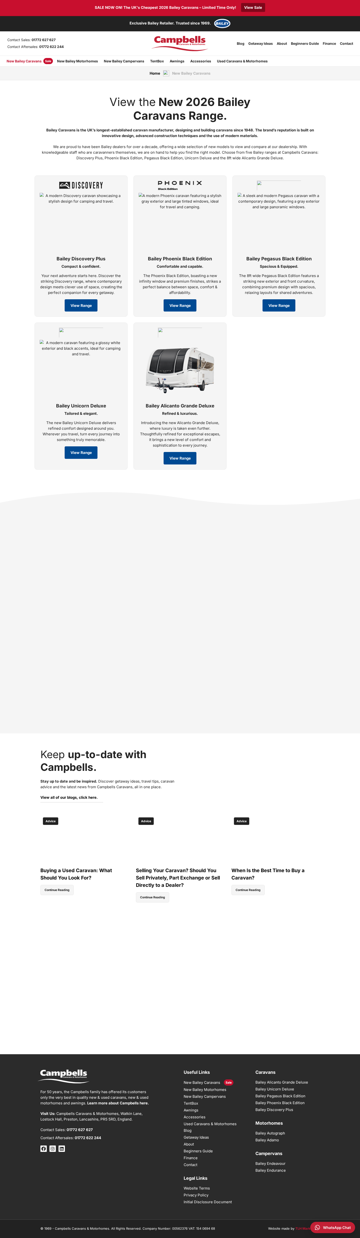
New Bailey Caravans (24, 61)
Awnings (177, 61)
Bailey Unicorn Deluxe (274, 1089)
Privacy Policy (196, 1195)
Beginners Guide (305, 43)
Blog (240, 43)
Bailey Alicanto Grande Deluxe (281, 1082)
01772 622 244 (51, 47)
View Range (81, 305)
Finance (329, 43)
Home (155, 73)
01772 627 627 (44, 40)
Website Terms (197, 1188)
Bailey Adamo (267, 1140)
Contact (346, 43)
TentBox (157, 61)
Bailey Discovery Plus (274, 1109)
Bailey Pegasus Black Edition (280, 1096)
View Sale (253, 7)
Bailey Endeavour (270, 1163)
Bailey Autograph (270, 1133)
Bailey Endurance (270, 1170)
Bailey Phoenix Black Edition (280, 1102)
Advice (51, 821)
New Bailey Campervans (124, 61)
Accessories (200, 61)
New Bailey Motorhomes (77, 61)
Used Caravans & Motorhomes (242, 61)
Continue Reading (57, 890)
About (282, 43)
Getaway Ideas (260, 43)
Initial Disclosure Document (208, 1202)
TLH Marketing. (307, 1228)
